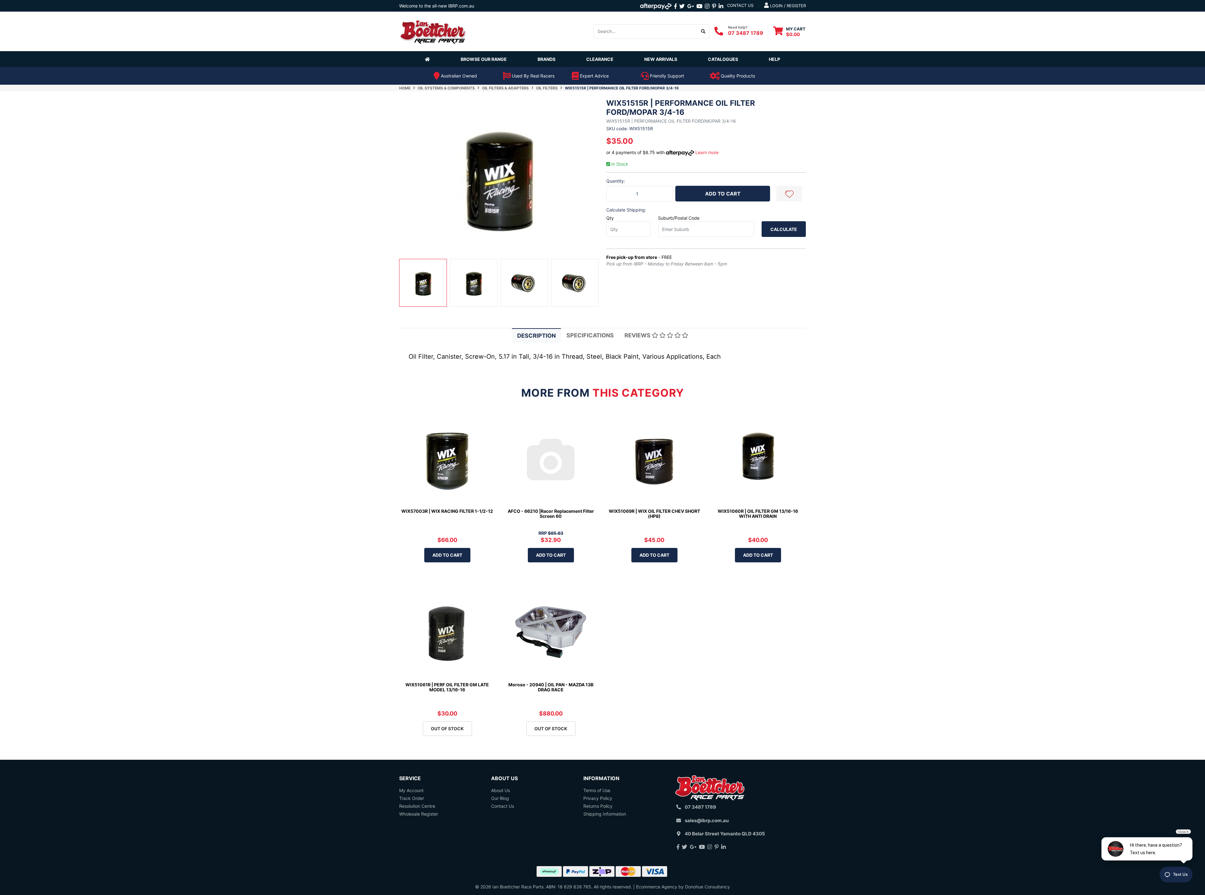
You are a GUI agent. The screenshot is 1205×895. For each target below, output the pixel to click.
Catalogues (723, 59)
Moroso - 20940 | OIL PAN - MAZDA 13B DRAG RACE (550, 687)
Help (774, 59)
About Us (500, 790)
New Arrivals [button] (660, 59)
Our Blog (500, 798)
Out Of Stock (447, 728)
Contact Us (502, 806)
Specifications (590, 335)
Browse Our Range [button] (484, 59)
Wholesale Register (418, 814)
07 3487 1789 (745, 33)
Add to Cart (723, 193)
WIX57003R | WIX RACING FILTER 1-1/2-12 (447, 511)
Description (536, 335)
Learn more (707, 152)
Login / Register (787, 5)
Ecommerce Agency (656, 886)
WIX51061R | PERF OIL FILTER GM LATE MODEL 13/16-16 (447, 687)
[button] (789, 193)
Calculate (783, 229)
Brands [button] (546, 59)
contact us (740, 5)
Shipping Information (604, 814)
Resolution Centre (417, 806)
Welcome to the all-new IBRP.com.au (436, 5)
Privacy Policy (597, 798)
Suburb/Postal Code (678, 218)
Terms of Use (596, 790)
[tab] (536, 335)
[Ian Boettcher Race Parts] (433, 31)
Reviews (638, 335)
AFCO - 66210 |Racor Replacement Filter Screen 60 (551, 513)
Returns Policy (598, 806)
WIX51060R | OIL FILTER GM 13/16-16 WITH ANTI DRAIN (758, 513)
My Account (411, 790)
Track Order (411, 798)
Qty (610, 218)
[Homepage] (428, 59)
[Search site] (703, 31)
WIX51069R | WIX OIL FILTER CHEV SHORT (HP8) (654, 513)
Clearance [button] (599, 59)
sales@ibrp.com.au (707, 820)
